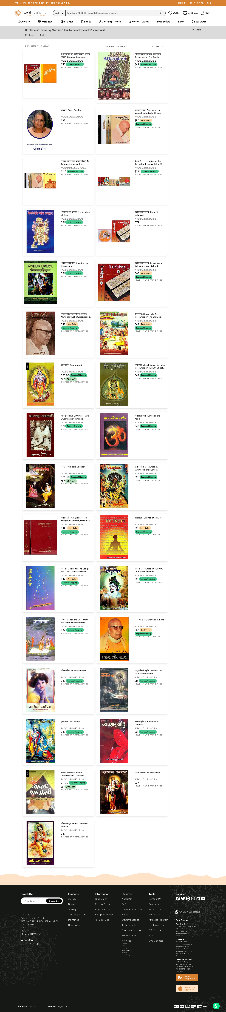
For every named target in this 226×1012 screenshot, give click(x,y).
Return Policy (102, 904)
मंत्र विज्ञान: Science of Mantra (148, 518)
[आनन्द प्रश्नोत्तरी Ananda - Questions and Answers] (40, 813)
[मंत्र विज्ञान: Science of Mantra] (114, 558)
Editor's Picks (129, 935)
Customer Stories (131, 930)
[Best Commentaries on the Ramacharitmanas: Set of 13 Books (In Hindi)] (114, 202)
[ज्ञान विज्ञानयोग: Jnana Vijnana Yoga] (114, 456)
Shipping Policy (104, 914)
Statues (72, 899)
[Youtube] (203, 899)
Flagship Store (182, 924)
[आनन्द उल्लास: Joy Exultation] (114, 813)
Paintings (73, 920)
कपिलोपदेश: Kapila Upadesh (73, 467)
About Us (127, 899)
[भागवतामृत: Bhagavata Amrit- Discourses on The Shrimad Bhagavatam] (114, 354)
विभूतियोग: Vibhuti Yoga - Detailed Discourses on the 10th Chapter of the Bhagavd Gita (150, 368)
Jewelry (72, 909)
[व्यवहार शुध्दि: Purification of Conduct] (114, 762)
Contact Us (155, 899)
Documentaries (130, 920)
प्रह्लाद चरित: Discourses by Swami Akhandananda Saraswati (146, 470)
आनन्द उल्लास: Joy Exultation (147, 772)
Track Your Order (158, 925)
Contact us (196, 3)
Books (71, 904)
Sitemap (153, 935)
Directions (179, 936)
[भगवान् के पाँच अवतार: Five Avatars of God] (40, 252)
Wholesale (154, 914)
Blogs (125, 914)
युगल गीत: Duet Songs (70, 721)
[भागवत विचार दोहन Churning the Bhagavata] (40, 303)
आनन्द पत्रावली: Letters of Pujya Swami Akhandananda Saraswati (75, 419)
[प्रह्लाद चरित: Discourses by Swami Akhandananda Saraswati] (114, 507)
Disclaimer (101, 899)
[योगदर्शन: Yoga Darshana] (40, 151)
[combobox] (111, 13)
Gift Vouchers (156, 930)
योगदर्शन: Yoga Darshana (72, 110)
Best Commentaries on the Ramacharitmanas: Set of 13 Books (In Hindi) (148, 164)
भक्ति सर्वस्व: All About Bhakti (73, 670)
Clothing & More (77, 914)
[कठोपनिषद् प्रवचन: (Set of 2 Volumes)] (114, 252)
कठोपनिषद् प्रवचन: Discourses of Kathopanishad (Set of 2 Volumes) (149, 266)
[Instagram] (193, 899)
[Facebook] (178, 899)
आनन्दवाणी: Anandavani (71, 365)
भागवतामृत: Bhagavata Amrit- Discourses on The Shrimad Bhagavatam (148, 317)
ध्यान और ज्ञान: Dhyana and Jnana (149, 619)
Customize (154, 904)
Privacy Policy (102, 909)
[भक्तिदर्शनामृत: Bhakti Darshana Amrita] (40, 864)
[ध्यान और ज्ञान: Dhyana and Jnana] (114, 660)
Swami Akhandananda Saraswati (73, 169)
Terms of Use (102, 920)
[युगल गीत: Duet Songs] (40, 762)
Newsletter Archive (132, 909)
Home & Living (76, 925)
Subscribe (54, 901)
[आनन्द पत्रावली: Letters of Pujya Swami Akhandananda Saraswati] (40, 456)
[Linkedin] (198, 899)
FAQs (124, 904)
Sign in (182, 3)
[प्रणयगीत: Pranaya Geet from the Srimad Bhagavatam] (40, 660)
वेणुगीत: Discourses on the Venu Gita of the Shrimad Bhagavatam (149, 572)
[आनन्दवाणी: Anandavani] (40, 405)
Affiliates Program (158, 920)
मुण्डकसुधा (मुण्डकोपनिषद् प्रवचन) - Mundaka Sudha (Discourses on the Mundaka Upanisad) (76, 317)
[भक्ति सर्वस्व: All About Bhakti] (40, 711)
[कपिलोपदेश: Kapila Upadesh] (40, 507)
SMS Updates (156, 941)
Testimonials (129, 925)
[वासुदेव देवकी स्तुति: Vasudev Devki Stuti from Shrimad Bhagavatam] (114, 711)
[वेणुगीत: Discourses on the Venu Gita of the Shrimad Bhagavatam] (114, 609)
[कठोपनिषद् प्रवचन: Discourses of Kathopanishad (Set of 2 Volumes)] (114, 303)
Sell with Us (155, 909)
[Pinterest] (188, 899)
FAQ (209, 3)
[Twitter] (183, 899)
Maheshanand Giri (71, 168)
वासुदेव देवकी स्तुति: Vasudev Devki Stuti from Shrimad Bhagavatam (149, 673)
